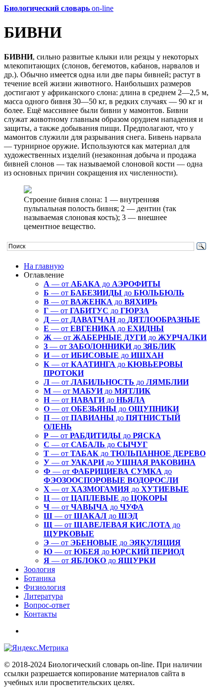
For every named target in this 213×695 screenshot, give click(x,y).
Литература (43, 596)
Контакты (40, 614)
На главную (44, 266)
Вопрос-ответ (47, 605)
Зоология (39, 569)
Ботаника (39, 578)
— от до (102, 284)
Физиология (44, 587)
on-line (58, 8)
